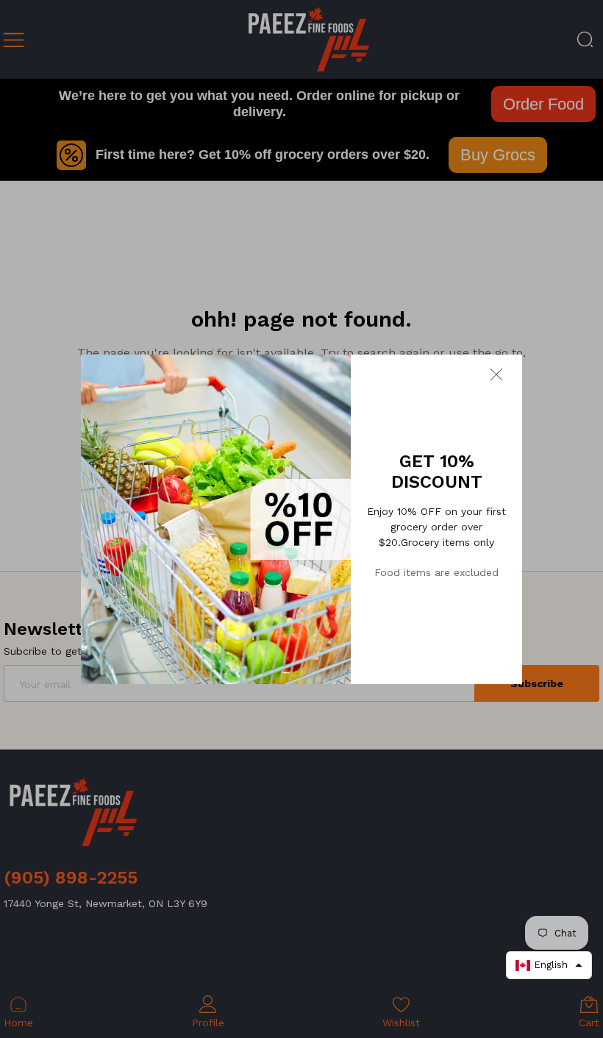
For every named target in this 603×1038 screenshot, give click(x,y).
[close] (506, 374)
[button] (549, 965)
